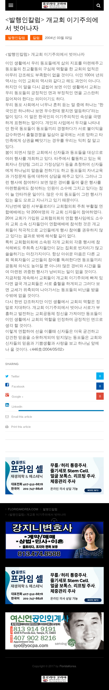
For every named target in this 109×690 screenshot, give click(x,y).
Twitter (15, 376)
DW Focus (54, 5)
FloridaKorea (68, 666)
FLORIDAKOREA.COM (54, 679)
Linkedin (17, 406)
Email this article (21, 416)
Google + (17, 396)
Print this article (21, 426)
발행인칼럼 (16, 37)
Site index (54, 521)
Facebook (18, 386)
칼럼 (36, 37)
